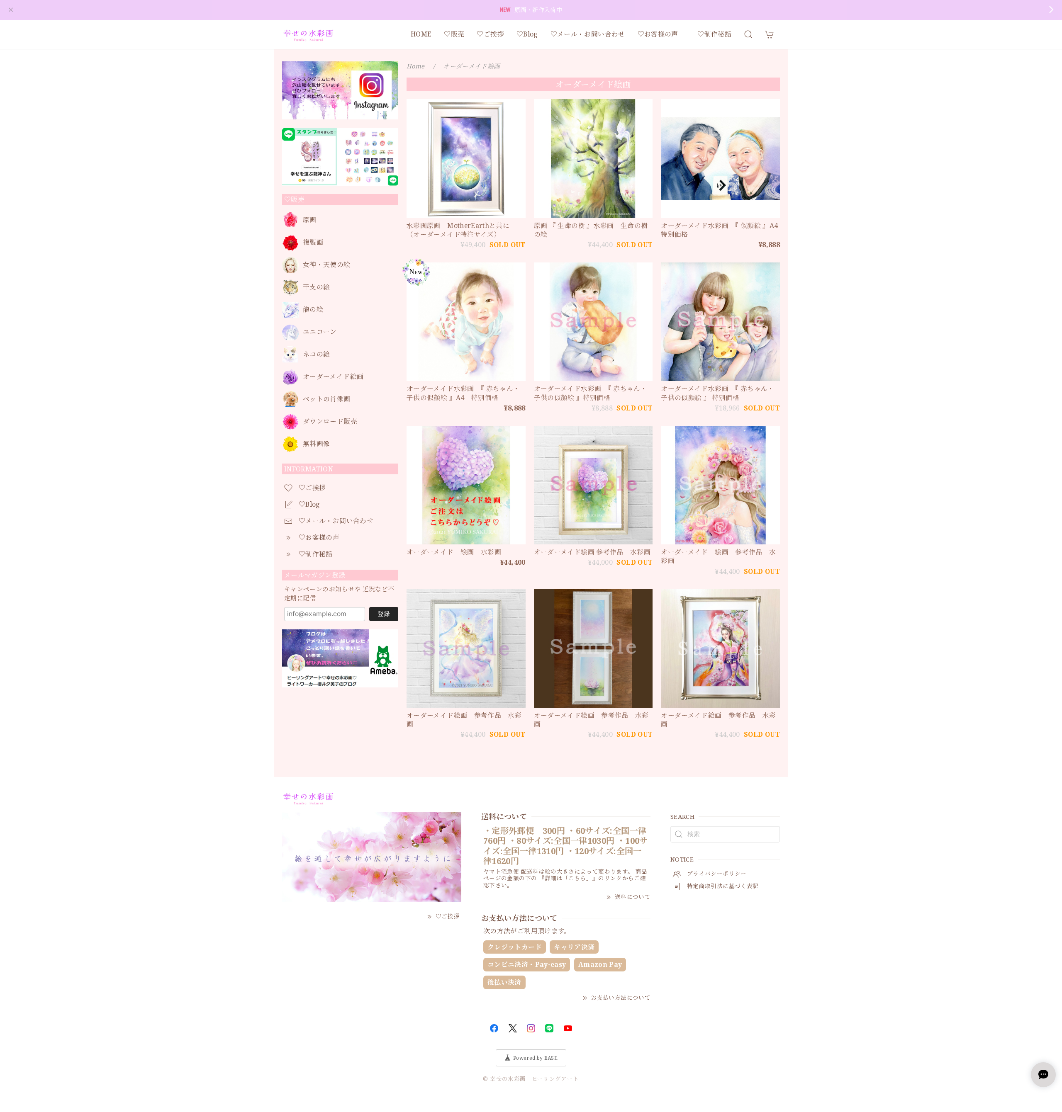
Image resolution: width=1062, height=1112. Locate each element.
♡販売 (454, 34)
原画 (310, 220)
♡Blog (527, 34)
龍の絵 (313, 309)
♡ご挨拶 (490, 34)
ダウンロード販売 (330, 421)
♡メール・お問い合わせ (587, 34)
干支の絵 (316, 287)
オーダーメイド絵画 (333, 377)
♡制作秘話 (714, 34)
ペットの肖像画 (327, 399)
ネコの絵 (316, 354)
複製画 (313, 242)
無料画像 (316, 444)
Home (415, 66)
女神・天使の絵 (327, 265)
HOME (421, 34)
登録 (384, 613)
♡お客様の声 (661, 34)
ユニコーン (320, 332)
